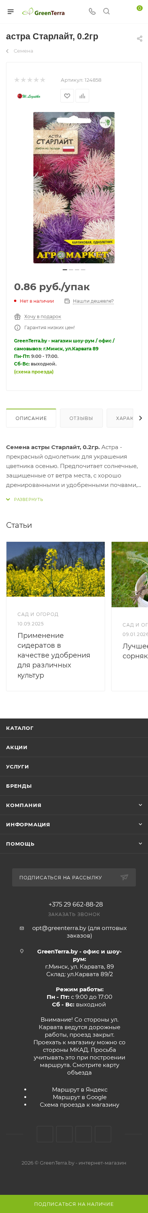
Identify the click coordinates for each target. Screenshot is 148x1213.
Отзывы (81, 418)
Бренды (19, 786)
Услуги (17, 767)
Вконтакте (45, 1134)
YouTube (84, 1134)
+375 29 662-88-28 (76, 905)
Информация (28, 824)
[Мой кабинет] (120, 12)
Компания (23, 805)
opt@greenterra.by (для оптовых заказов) (79, 931)
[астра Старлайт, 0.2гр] (74, 187)
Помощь (20, 844)
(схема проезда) (34, 372)
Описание (31, 418)
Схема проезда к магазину (79, 1104)
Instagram (64, 1134)
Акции (17, 747)
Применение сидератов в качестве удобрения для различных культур (53, 655)
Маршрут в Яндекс (79, 1089)
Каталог (20, 728)
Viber (103, 1134)
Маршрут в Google (80, 1097)
